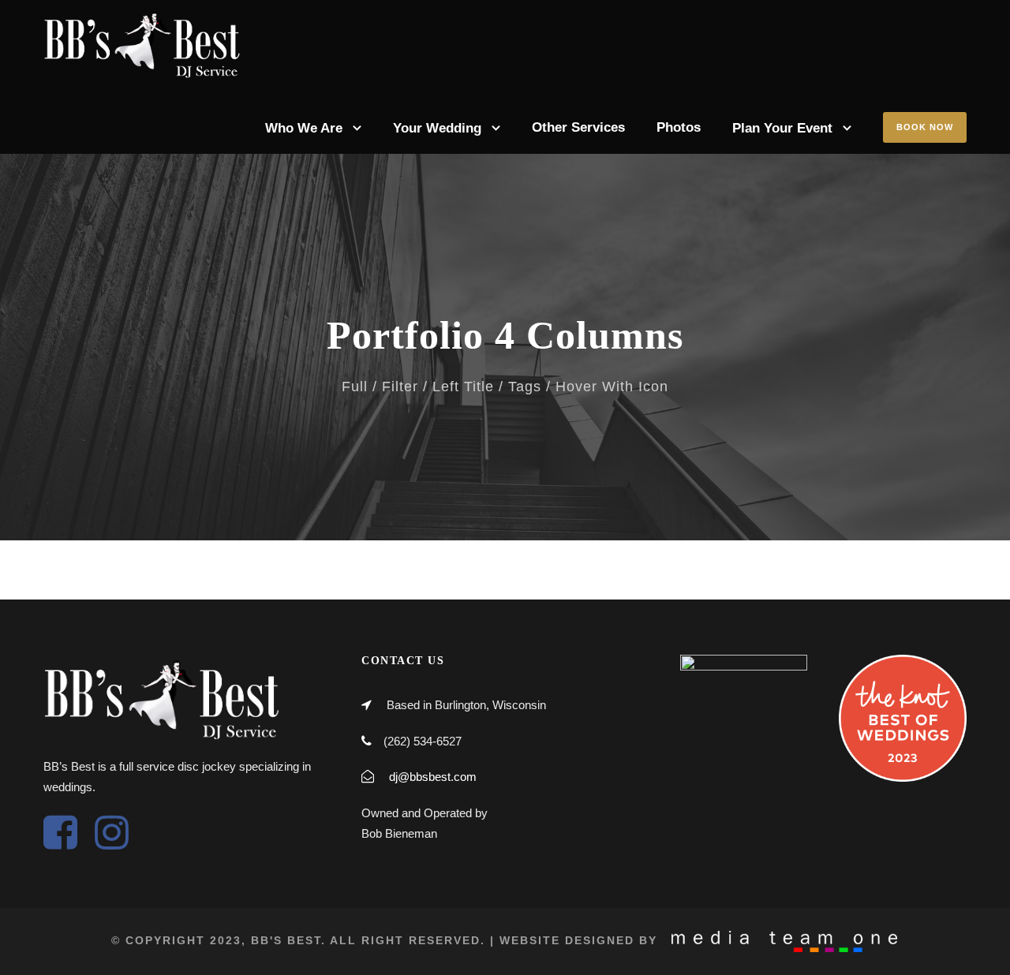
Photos (678, 127)
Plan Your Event (782, 128)
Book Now (924, 127)
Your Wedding (437, 128)
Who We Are (303, 128)
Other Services (578, 127)
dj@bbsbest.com (433, 776)
